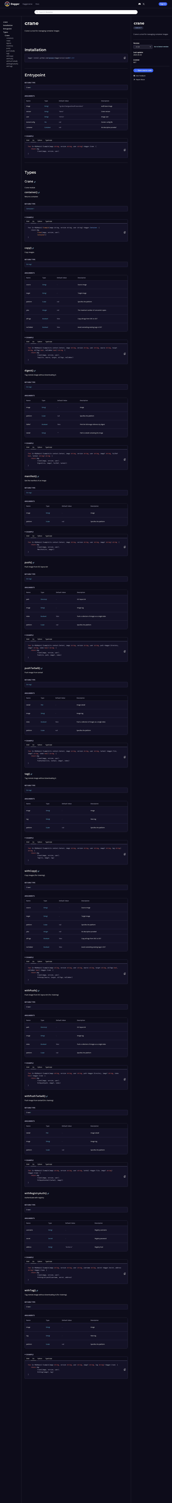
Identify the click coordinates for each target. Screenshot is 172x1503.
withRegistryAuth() (12, 64)
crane (5, 22)
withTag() (9, 66)
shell (27, 140)
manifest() (9, 46)
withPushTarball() (12, 61)
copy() (8, 41)
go (33, 140)
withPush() (9, 59)
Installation (8, 25)
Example (29, 136)
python (40, 140)
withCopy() (9, 56)
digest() (8, 43)
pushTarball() (10, 51)
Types (5, 32)
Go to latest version (161, 47)
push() (8, 48)
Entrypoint (7, 29)
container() (9, 38)
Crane (7, 35)
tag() (7, 53)
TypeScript (48, 140)
